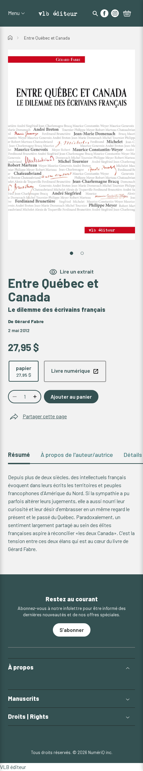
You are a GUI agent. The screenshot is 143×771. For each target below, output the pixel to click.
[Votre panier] (127, 14)
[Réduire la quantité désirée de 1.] (14, 397)
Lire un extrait (77, 271)
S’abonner (72, 630)
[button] (71, 667)
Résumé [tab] (19, 454)
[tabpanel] (71, 513)
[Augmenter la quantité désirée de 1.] (36, 397)
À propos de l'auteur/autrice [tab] (77, 454)
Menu (14, 13)
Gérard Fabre (29, 321)
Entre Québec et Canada (47, 38)
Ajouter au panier (71, 396)
